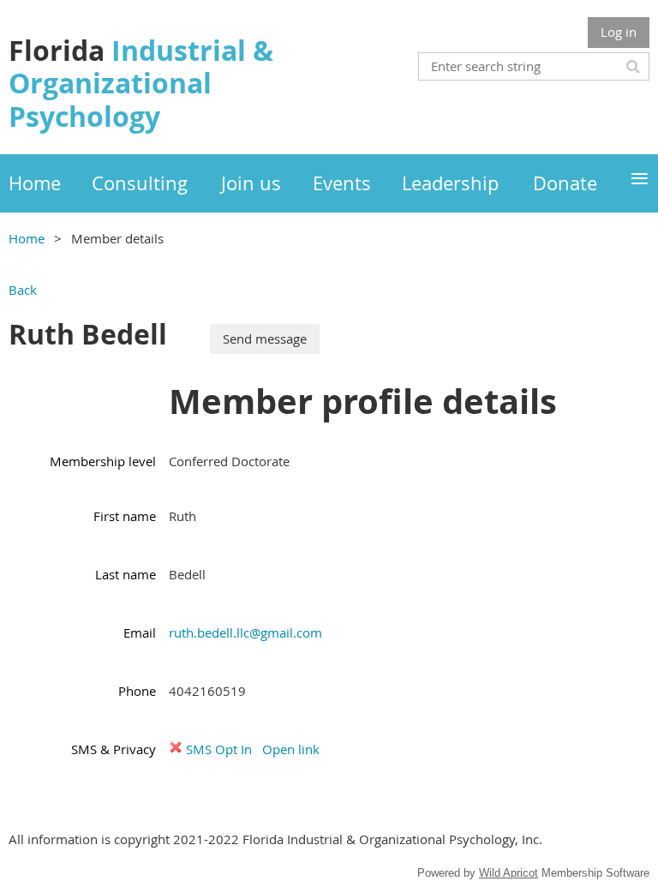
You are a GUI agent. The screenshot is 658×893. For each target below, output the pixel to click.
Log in (619, 31)
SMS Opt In (219, 749)
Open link (291, 749)
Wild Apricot (508, 872)
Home (27, 238)
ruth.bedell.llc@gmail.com (245, 632)
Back (23, 289)
